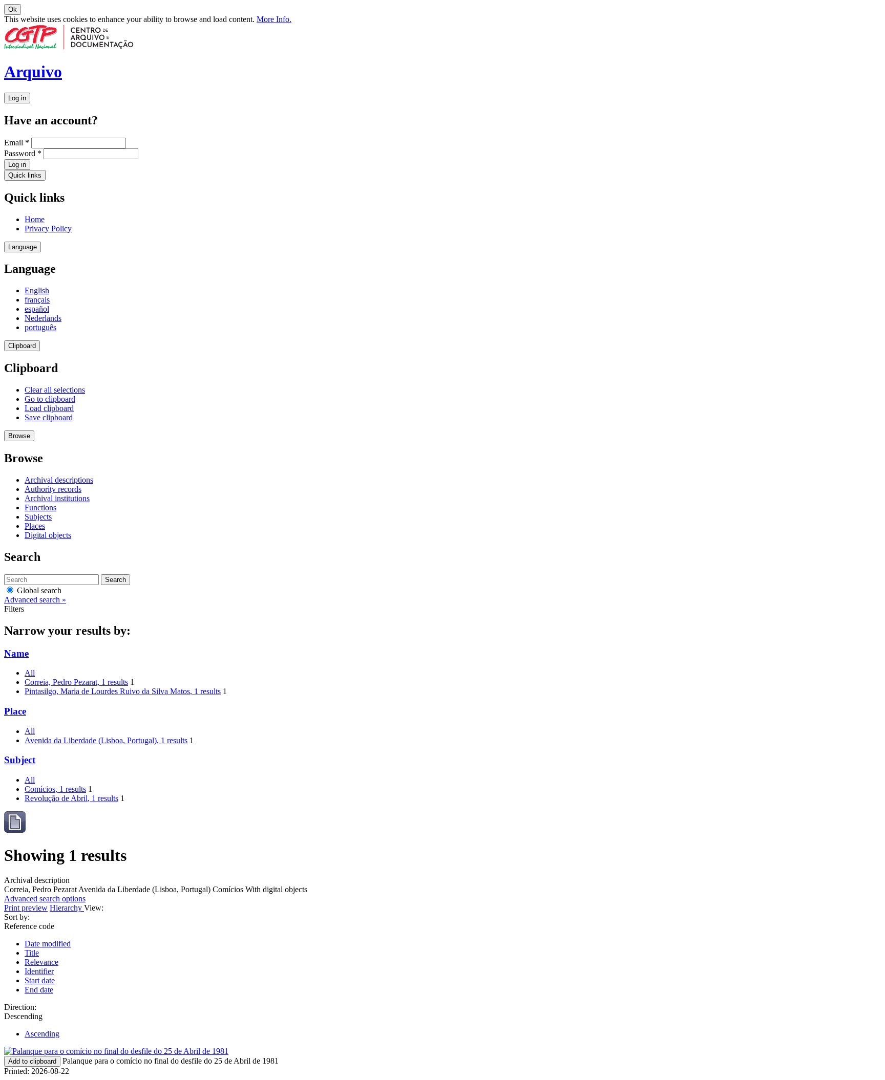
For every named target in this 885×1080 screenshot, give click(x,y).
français (37, 299)
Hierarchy (67, 907)
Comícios (55, 789)
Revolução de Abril (71, 798)
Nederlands (43, 318)
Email (16, 142)
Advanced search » (35, 599)
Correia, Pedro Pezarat (76, 682)
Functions (40, 507)
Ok (12, 9)
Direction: (20, 1007)
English (37, 290)
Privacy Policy (48, 228)
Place (15, 711)
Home (35, 219)
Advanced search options (45, 898)
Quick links (24, 175)
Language (22, 247)
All (30, 672)
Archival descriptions (59, 480)
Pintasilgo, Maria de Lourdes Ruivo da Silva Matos (123, 691)
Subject (19, 759)
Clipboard (22, 346)
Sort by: (17, 917)
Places (35, 526)
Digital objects (48, 535)
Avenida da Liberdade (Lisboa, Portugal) (106, 740)
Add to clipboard (32, 1061)
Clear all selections (55, 389)
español (37, 309)
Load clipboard (49, 408)
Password (22, 153)
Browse (19, 436)
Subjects (38, 516)
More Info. (274, 19)
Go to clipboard (50, 399)
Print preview (26, 907)
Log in (17, 98)
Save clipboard (49, 417)
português (40, 327)
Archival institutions (57, 498)
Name (16, 653)
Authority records (53, 489)
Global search (38, 590)
